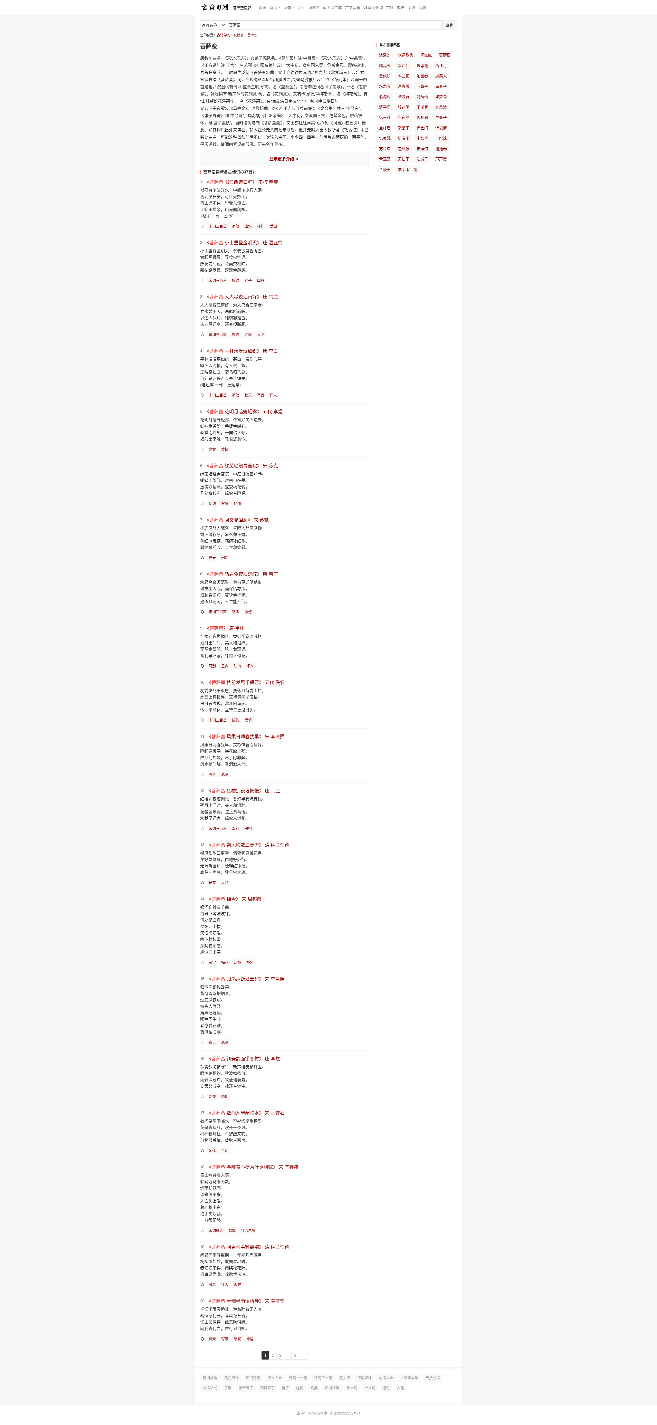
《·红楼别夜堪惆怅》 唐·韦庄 (243, 790)
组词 (299, 1387)
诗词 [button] (273, 7)
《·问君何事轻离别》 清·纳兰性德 (248, 1246)
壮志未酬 (248, 1230)
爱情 (224, 449)
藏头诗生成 (332, 7)
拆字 (285, 1387)
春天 (212, 1042)
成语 (400, 7)
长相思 (422, 117)
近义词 (369, 1387)
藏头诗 (344, 1377)
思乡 (260, 334)
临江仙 (403, 65)
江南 (248, 334)
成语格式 (210, 1387)
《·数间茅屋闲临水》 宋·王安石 (246, 1112)
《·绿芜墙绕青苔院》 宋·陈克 (241, 465)
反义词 (351, 1387)
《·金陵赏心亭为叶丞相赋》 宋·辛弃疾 (252, 1166)
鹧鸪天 (385, 65)
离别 (212, 665)
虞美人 (441, 75)
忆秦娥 (385, 138)
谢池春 (441, 148)
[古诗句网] (214, 7)
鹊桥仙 (422, 96)
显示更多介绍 (282, 159)
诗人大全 (274, 1377)
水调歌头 (405, 55)
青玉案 (385, 158)
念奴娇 (385, 75)
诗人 (301, 7)
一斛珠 (441, 138)
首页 (262, 7)
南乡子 (441, 86)
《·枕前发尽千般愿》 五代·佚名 (246, 682)
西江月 (441, 65)
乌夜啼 (403, 117)
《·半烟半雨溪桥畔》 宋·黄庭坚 (246, 1300)
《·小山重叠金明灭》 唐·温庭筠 (244, 242)
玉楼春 (422, 107)
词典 (422, 7)
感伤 (248, 611)
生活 (224, 1150)
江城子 (422, 158)
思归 (248, 828)
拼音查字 (246, 1387)
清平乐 (385, 107)
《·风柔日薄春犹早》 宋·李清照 (246, 736)
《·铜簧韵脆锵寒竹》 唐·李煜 (243, 1058)
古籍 (390, 7)
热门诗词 (231, 1377)
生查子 (441, 117)
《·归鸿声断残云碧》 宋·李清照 (246, 978)
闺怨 (260, 280)
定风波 (441, 107)
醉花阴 (403, 107)
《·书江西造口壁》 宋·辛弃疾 (241, 181)
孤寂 (237, 1284)
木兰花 (403, 75)
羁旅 (237, 962)
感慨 (232, 1230)
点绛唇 (385, 127)
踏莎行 (403, 96)
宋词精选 (216, 1230)
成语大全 (386, 1377)
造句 (386, 1387)
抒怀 (260, 225)
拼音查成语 (409, 1377)
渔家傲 (403, 86)
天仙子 (403, 158)
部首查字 (267, 1387)
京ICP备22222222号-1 (342, 1413)
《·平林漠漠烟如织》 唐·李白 (241, 350)
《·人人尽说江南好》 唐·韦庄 (241, 296)
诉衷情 (441, 127)
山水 (248, 225)
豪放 (235, 225)
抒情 (237, 503)
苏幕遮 (385, 148)
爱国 (273, 225)
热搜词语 (332, 1387)
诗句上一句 (298, 1377)
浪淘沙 (385, 96)
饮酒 (235, 611)
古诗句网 (223, 34)
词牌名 (314, 7)
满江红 (426, 55)
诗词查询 (375, 7)
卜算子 (422, 86)
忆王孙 (385, 117)
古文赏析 (352, 7)
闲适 (212, 1150)
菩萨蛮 (252, 34)
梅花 (224, 962)
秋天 (248, 394)
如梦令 (441, 96)
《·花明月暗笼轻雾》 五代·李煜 (244, 411)
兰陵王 (385, 169)
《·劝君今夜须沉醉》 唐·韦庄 (241, 573)
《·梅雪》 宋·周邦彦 (234, 898)
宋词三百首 (218, 225)
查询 (449, 24)
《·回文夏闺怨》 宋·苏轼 (237, 519)
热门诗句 (253, 1377)
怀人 (273, 394)
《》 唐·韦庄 (224, 628)
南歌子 (422, 138)
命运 (250, 1338)
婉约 (235, 280)
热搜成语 (433, 1377)
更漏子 (403, 138)
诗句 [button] (287, 7)
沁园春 (422, 75)
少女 (212, 449)
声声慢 (441, 158)
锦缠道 (422, 148)
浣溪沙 (385, 55)
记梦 (212, 882)
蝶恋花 (422, 65)
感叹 (237, 1338)
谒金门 (422, 127)
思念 (224, 882)
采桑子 (403, 127)
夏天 (212, 557)
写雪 (212, 962)
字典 (411, 7)
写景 (260, 394)
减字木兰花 (407, 169)
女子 (248, 280)
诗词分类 (210, 1377)
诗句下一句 (323, 1377)
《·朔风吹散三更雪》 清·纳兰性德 (248, 844)
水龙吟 (385, 86)
